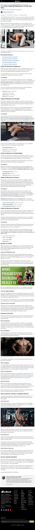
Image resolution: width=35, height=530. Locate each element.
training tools (18, 17)
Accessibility (30, 492)
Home (2, 4)
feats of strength (22, 210)
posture (6, 179)
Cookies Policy (30, 496)
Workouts (6, 4)
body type (14, 294)
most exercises (20, 299)
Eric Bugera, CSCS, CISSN (10, 11)
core (18, 73)
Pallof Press (7, 91)
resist (25, 377)
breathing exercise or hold (21, 376)
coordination (25, 82)
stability (24, 87)
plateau (24, 288)
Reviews (15, 500)
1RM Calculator (23, 500)
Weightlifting (16, 498)
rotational (16, 359)
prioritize (13, 403)
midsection (22, 325)
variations (3, 182)
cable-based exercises (21, 193)
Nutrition (15, 501)
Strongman (16, 494)
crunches (7, 24)
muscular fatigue (30, 169)
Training (15, 503)
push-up (19, 391)
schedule (22, 454)
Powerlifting (16, 497)
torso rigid (12, 108)
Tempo (22, 202)
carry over (25, 248)
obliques (7, 332)
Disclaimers (30, 498)
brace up (10, 368)
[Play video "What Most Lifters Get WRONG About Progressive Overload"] (17, 276)
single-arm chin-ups (10, 226)
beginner (27, 71)
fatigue (11, 441)
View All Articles (9, 484)
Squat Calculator (24, 509)
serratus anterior (4, 384)
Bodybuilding (3, 155)
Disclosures (30, 499)
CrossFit (15, 492)
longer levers (23, 256)
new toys (14, 461)
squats (20, 430)
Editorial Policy (30, 501)
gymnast (31, 229)
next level (8, 460)
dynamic (26, 143)
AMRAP (13, 235)
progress (28, 217)
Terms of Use (30, 504)
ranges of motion (12, 105)
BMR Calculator (23, 502)
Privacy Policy (30, 502)
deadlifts (22, 116)
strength (13, 101)
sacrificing (31, 451)
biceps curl (10, 120)
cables (15, 51)
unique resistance (9, 80)
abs (3, 315)
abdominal (24, 158)
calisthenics (13, 18)
